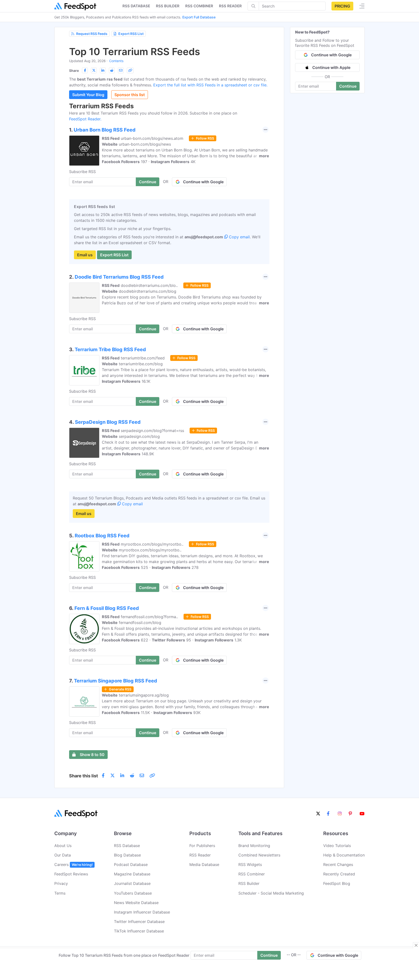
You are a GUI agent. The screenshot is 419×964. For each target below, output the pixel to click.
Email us (85, 254)
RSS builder (167, 6)
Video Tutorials (337, 845)
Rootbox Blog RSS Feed (102, 536)
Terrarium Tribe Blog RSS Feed (110, 349)
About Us (63, 845)
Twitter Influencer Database (139, 921)
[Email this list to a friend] (121, 70)
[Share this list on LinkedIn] (103, 70)
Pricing (342, 6)
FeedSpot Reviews (71, 874)
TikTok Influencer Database (139, 931)
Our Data (62, 855)
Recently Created (339, 874)
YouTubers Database (133, 893)
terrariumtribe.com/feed (143, 358)
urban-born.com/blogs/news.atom (152, 138)
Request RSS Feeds (91, 34)
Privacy (61, 883)
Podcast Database (131, 864)
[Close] (416, 945)
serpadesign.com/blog (139, 436)
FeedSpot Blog (336, 883)
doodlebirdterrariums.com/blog (147, 291)
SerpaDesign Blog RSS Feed (108, 422)
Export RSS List (131, 34)
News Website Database (136, 902)
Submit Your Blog (88, 94)
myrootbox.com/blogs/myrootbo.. (152, 544)
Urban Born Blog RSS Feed (105, 130)
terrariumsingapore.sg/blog (144, 695)
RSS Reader (230, 6)
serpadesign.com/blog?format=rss (152, 430)
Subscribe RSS (82, 171)
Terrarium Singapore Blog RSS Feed (115, 681)
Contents (116, 61)
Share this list (83, 775)
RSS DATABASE (136, 6)
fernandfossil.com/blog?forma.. (149, 616)
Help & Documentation (344, 855)
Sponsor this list (129, 94)
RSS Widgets (250, 864)
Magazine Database (132, 874)
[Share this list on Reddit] (112, 70)
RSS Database (127, 845)
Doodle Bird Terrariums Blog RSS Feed (119, 277)
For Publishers (202, 845)
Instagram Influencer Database (142, 912)
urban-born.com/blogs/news (145, 144)
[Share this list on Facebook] (85, 70)
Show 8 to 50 (92, 754)
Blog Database (127, 855)
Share (74, 70)
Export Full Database (199, 17)
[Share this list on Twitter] (94, 70)
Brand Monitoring (254, 845)
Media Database (204, 864)
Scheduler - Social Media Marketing (271, 893)
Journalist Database (132, 883)
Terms (59, 893)
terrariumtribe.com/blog (141, 363)
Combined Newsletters (259, 855)
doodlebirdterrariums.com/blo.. (149, 285)
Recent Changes (338, 864)
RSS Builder (248, 883)
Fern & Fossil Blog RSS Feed (106, 608)
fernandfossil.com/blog (140, 622)
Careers (73, 864)
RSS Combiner (199, 6)
